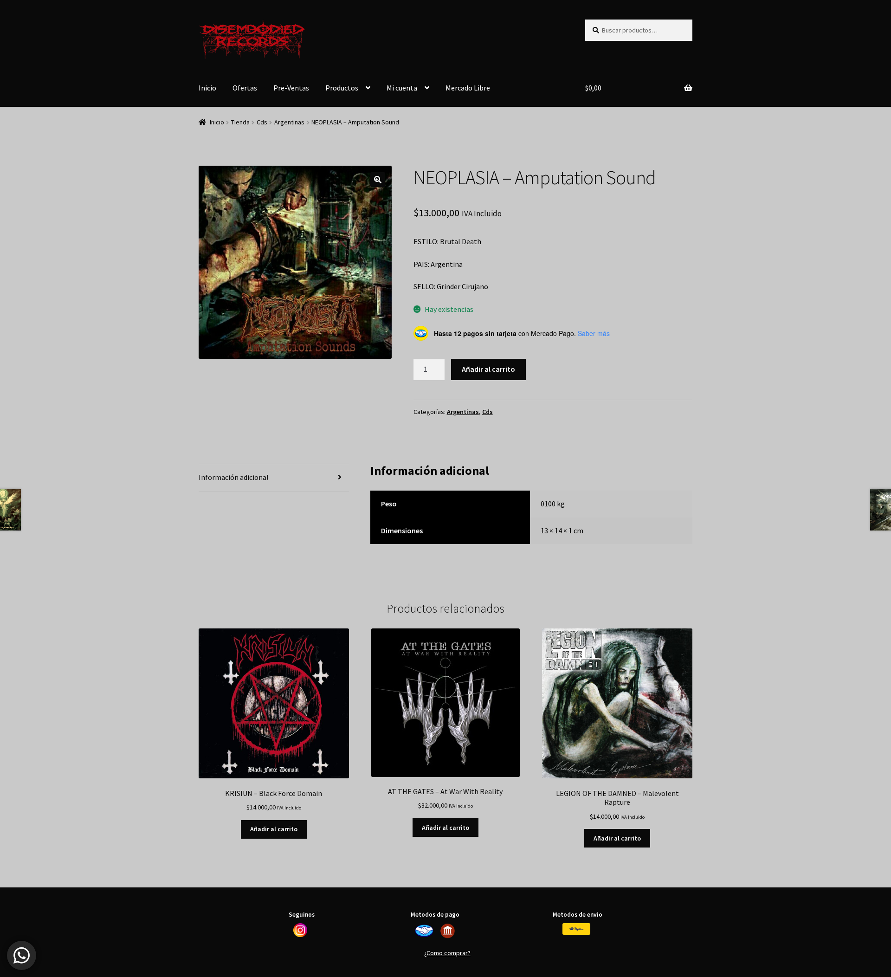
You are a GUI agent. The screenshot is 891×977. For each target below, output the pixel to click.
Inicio (207, 87)
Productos (341, 87)
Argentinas (289, 122)
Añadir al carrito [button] (273, 829)
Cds (262, 122)
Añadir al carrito (488, 369)
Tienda (240, 122)
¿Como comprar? (447, 953)
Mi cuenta (402, 87)
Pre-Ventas (291, 87)
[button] (377, 179)
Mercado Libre (468, 87)
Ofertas (244, 87)
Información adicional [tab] (234, 477)
